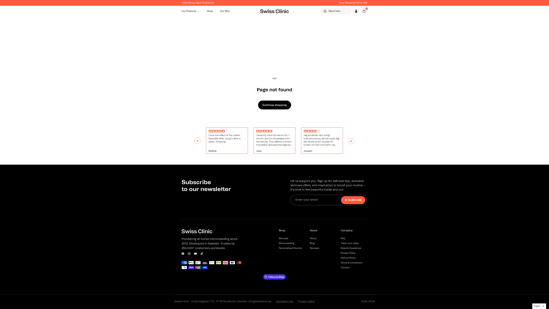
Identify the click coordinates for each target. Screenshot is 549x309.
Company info (284, 301)
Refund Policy (348, 258)
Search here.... (335, 11)
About (313, 238)
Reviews (314, 248)
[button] (191, 11)
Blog (312, 243)
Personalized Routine (290, 248)
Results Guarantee (351, 248)
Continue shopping (274, 105)
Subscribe (355, 200)
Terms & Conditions (351, 263)
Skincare (283, 238)
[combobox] (539, 306)
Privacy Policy (348, 253)
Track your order (350, 243)
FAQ (343, 238)
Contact (345, 268)
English (537, 306)
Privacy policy (306, 301)
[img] (226, 131)
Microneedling (286, 243)
